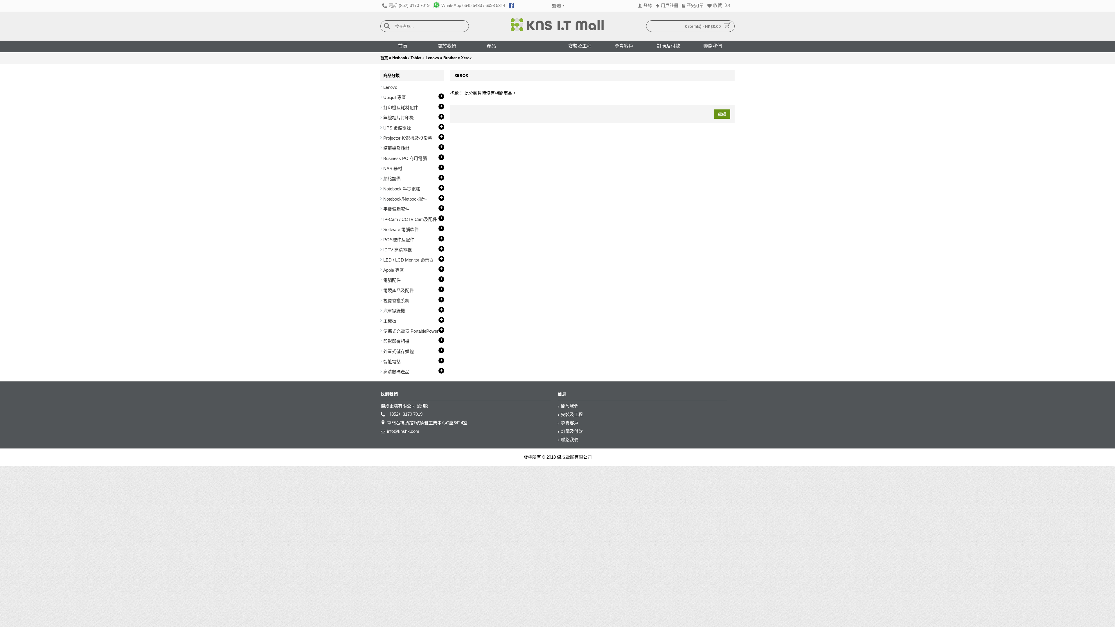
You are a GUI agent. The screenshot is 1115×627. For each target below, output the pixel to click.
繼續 (722, 114)
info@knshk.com (403, 431)
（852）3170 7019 (404, 414)
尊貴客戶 (569, 422)
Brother (450, 58)
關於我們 (569, 405)
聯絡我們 (569, 439)
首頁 (384, 58)
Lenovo (432, 58)
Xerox (466, 58)
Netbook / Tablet (406, 58)
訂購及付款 (572, 431)
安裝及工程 (572, 414)
